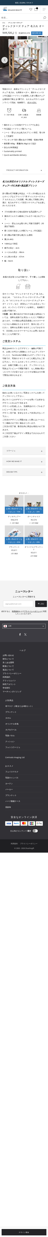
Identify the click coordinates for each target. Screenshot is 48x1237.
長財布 (8, 807)
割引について (8, 659)
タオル (8, 718)
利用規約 (6, 677)
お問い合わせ (8, 655)
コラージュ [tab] (10, 450)
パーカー (9, 789)
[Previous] (4, 60)
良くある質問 (8, 662)
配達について (8, 666)
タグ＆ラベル (11, 729)
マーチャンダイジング (12, 691)
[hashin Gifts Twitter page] (25, 635)
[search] (44, 17)
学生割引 (6, 687)
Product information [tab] (17, 170)
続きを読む (32, 102)
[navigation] (24, 626)
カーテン (9, 783)
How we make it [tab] (14, 461)
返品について (8, 669)
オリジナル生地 (11, 723)
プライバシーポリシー (12, 673)
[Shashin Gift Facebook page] (20, 635)
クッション (10, 741)
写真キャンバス (11, 777)
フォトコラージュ (12, 747)
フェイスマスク (11, 771)
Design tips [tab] (11, 472)
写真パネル (10, 735)
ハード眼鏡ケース (12, 801)
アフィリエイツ (9, 680)
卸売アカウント (9, 684)
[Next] (43, 60)
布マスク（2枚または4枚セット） (19, 706)
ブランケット (11, 712)
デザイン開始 (24, 1232)
